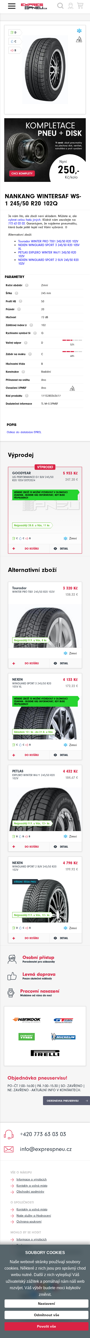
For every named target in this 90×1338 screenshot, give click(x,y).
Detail (64, 548)
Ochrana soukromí (29, 1221)
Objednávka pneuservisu (63, 1100)
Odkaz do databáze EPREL (24, 432)
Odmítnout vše (46, 1315)
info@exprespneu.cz (46, 1148)
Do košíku (32, 548)
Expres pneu (36, 6)
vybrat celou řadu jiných (24, 220)
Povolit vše (46, 1326)
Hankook (26, 1019)
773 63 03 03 (16, 223)
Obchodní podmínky (30, 1191)
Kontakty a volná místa (31, 1185)
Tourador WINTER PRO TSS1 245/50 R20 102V (48, 241)
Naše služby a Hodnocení (33, 1215)
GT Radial (63, 1019)
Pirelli (45, 1052)
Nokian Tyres (26, 1036)
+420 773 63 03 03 (43, 1134)
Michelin (63, 1036)
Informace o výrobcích (31, 1179)
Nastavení (46, 1304)
